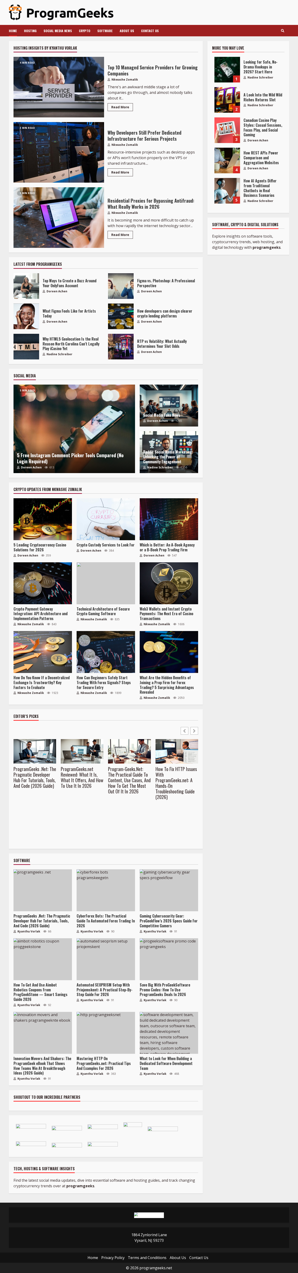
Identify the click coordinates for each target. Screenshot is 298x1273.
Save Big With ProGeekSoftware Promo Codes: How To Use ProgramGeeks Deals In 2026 (169, 959)
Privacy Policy (113, 1257)
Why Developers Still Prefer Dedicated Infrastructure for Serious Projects (59, 152)
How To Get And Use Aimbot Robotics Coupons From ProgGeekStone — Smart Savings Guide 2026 (43, 959)
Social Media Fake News (161, 415)
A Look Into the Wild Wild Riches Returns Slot (227, 100)
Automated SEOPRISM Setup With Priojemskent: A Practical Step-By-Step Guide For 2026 (106, 959)
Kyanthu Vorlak (28, 931)
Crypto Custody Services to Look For (106, 519)
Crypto (84, 30)
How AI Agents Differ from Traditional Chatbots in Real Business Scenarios (227, 191)
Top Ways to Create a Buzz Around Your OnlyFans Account (26, 286)
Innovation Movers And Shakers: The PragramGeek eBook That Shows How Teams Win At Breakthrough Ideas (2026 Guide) (43, 1033)
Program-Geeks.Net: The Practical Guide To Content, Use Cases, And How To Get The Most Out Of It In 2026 (129, 780)
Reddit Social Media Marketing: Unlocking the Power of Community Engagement (168, 456)
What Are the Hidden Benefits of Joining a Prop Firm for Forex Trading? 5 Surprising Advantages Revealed (169, 652)
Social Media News (58, 30)
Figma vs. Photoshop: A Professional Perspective (121, 286)
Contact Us (150, 30)
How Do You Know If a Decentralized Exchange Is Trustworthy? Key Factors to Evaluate (43, 652)
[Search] (282, 30)
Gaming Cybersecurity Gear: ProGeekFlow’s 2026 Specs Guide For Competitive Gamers (169, 890)
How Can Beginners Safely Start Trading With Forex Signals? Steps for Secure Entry (106, 652)
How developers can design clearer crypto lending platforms (121, 316)
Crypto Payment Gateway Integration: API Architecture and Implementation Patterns (43, 583)
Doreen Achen (56, 291)
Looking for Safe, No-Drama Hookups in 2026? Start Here (227, 69)
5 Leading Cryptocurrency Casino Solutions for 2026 (43, 519)
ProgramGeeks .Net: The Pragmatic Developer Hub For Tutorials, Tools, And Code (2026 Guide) (35, 777)
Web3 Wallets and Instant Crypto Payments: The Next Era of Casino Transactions (169, 583)
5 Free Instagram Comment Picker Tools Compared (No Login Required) (74, 429)
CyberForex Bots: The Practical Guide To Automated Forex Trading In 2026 (106, 890)
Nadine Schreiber (59, 354)
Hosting (30, 30)
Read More (120, 107)
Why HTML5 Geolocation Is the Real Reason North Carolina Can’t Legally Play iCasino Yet (26, 346)
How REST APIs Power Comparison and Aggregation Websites (227, 160)
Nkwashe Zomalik (124, 80)
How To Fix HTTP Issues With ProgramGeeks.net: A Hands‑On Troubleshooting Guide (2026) (176, 783)
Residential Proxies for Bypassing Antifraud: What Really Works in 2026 (59, 217)
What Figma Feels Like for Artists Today (26, 316)
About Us (127, 30)
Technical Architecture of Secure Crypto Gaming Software (106, 583)
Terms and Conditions (147, 1257)
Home (13, 30)
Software (105, 30)
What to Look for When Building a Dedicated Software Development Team (169, 1033)
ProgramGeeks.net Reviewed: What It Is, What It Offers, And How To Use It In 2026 (82, 777)
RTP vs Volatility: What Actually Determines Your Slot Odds (121, 346)
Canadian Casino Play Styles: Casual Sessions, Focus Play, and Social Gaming (227, 130)
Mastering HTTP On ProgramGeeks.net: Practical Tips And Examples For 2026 (106, 1033)
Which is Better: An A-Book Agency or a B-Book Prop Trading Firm (169, 519)
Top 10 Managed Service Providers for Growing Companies (59, 87)
